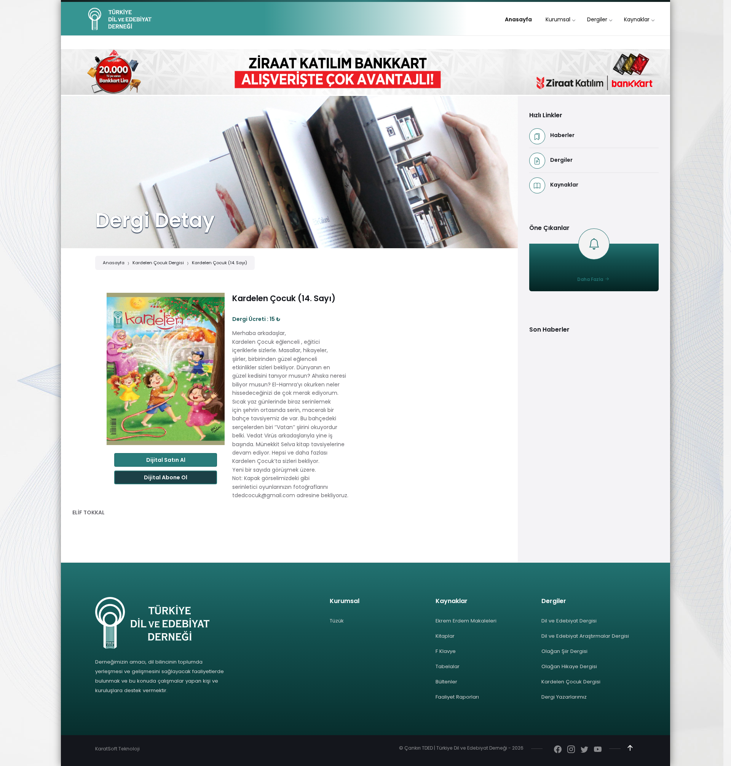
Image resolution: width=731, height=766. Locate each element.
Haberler (562, 135)
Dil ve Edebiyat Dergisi (569, 620)
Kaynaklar (564, 184)
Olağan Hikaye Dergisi (569, 666)
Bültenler (446, 681)
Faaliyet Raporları (457, 697)
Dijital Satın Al (165, 460)
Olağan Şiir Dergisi (564, 651)
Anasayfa (113, 263)
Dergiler (561, 160)
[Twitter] (584, 750)
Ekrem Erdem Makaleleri (466, 620)
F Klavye (446, 651)
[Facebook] (558, 750)
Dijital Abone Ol (165, 477)
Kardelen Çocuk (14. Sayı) (219, 263)
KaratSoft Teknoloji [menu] (117, 748)
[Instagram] (571, 750)
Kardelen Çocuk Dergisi (158, 263)
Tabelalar (448, 666)
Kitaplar (445, 636)
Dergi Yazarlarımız (564, 697)
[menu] (518, 20)
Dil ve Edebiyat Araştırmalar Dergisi (585, 636)
